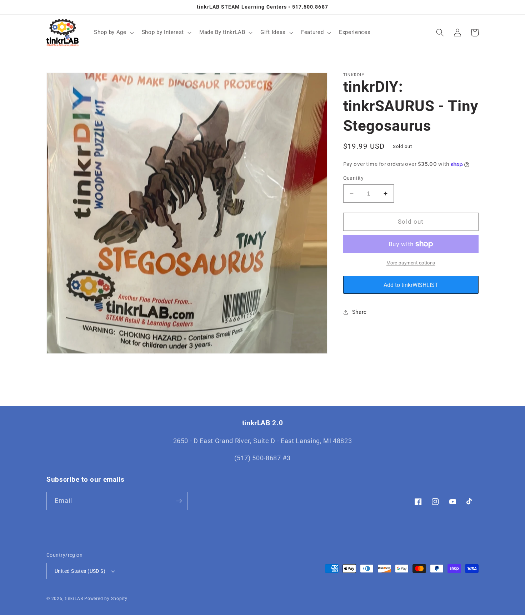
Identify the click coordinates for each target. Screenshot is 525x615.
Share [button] (359, 312)
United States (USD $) (80, 571)
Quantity (353, 178)
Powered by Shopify (106, 598)
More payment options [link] (410, 262)
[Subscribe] (179, 501)
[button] (113, 32)
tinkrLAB (74, 598)
